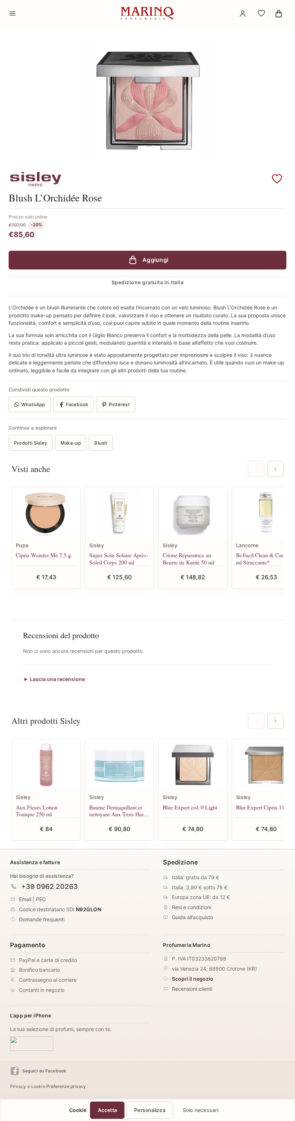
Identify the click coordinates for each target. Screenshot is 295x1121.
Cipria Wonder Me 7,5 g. (44, 555)
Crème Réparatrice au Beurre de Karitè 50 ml (188, 559)
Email (25, 900)
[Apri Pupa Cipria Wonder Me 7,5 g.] (46, 513)
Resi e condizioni (191, 907)
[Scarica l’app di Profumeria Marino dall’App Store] (31, 1044)
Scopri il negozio (192, 979)
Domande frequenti (41, 919)
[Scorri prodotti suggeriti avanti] (275, 469)
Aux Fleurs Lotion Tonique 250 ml (37, 811)
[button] (277, 179)
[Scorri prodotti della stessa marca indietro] (256, 721)
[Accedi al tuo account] (242, 13)
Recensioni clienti (192, 989)
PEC (41, 900)
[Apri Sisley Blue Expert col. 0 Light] (193, 765)
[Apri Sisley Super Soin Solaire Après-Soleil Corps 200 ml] (119, 513)
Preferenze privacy (66, 1086)
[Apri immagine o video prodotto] (147, 99)
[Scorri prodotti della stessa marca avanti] (275, 721)
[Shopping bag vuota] (278, 13)
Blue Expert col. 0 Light (190, 807)
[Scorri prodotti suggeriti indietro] (256, 469)
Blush (100, 443)
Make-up (70, 443)
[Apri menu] (12, 13)
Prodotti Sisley (30, 443)
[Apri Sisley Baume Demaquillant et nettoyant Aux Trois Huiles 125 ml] (119, 765)
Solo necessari (200, 1110)
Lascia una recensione (57, 679)
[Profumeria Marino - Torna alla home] (147, 13)
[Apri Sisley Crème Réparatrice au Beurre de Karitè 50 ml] (193, 513)
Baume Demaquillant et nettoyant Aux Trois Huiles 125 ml (119, 811)
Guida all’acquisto (192, 917)
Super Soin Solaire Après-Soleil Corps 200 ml (118, 559)
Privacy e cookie (27, 1086)
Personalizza (149, 1110)
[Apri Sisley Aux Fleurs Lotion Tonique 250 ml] (46, 765)
